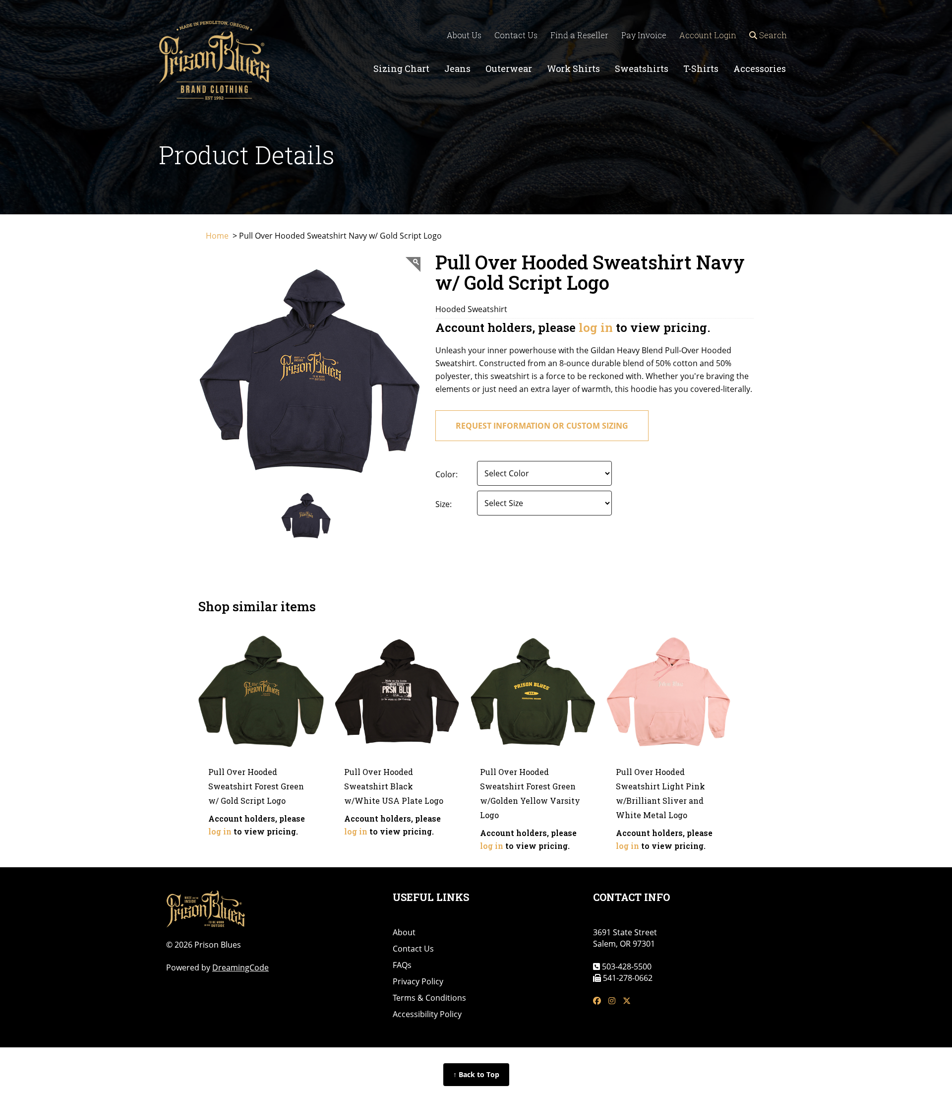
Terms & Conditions (429, 997)
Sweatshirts (641, 68)
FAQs (402, 965)
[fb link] (597, 1001)
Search (772, 35)
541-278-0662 (627, 977)
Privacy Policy (418, 981)
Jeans (457, 68)
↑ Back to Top (476, 1074)
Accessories (759, 68)
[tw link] (627, 1001)
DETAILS (261, 735)
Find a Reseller (579, 35)
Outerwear (508, 68)
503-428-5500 (626, 966)
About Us (464, 35)
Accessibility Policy (427, 1014)
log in (596, 327)
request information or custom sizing (542, 425)
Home (218, 235)
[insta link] (611, 1001)
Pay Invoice (643, 35)
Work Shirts (573, 68)
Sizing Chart (401, 68)
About (404, 932)
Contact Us (515, 35)
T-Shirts (700, 68)
